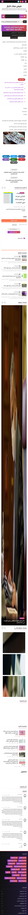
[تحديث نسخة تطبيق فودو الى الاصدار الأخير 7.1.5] (24, 293)
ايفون (7, 872)
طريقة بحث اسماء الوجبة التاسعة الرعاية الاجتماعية (11, 276)
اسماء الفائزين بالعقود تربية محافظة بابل (15, 99)
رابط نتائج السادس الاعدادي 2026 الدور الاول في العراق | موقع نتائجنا (10, 732)
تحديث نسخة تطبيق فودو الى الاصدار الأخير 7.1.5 (11, 294)
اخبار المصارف (21, 860)
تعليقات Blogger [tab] (14, 220)
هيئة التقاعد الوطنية (9, 878)
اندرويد (13, 872)
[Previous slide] (5, 628)
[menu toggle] (26, 2)
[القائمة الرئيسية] (3, 16)
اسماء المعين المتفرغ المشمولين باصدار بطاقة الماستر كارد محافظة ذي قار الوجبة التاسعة (14, 762)
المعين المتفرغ (21, 872)
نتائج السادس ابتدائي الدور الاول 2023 (12, 268)
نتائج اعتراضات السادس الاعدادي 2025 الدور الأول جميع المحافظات (10, 747)
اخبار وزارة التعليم (11, 860)
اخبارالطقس (11, 863)
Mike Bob (20, 819)
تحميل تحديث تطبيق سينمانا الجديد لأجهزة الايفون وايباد (11, 259)
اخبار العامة (14, 35)
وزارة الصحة (13, 881)
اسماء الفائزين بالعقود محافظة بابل (16, 102)
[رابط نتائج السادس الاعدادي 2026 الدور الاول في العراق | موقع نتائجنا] (22, 732)
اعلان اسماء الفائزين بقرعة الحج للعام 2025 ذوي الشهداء (13, 83)
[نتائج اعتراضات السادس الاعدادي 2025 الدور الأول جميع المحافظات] (22, 748)
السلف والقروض (15, 869)
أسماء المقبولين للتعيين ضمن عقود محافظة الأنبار (13, 92)
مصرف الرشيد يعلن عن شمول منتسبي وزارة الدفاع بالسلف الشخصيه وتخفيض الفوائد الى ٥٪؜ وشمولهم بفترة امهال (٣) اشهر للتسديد (14, 620)
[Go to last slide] (5, 188)
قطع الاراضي (15, 875)
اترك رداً (20, 803)
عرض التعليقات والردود (13, 232)
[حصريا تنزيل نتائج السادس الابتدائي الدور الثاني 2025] (22, 741)
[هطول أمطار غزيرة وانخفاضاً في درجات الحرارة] (22, 754)
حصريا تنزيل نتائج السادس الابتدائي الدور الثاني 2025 (12, 740)
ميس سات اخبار (14, 6)
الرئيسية (22, 16)
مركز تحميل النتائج (20, 878)
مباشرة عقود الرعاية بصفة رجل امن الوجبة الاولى (13, 95)
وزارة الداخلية (21, 881)
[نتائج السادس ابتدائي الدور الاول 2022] (24, 285)
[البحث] (2, 2)
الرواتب (23, 869)
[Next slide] (2, 188)
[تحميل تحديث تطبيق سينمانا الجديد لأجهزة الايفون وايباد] (24, 258)
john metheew (19, 794)
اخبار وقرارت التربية (20, 863)
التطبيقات (9, 866)
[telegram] (18, 1)
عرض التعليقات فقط (13, 229)
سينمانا (22, 875)
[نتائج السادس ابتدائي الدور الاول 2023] (24, 267)
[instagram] (23, 1)
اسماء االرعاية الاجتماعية (19, 866)
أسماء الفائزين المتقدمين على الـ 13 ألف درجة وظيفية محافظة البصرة (14, 88)
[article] (14, 172)
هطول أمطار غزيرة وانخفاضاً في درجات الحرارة (11, 754)
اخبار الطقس (22, 858)
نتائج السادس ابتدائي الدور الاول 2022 (12, 286)
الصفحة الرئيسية (21, 35)
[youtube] (21, 1)
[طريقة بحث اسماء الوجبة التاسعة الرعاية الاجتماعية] (24, 275)
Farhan (21, 831)
